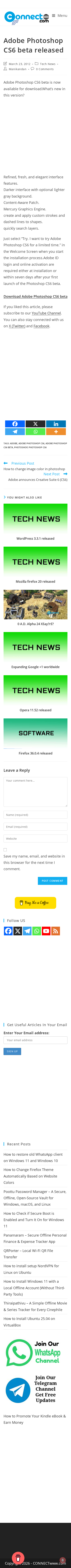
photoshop (21, 447)
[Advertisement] (35, 138)
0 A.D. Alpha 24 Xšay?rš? (36, 624)
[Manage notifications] (63, 1560)
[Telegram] (15, 431)
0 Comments (45, 69)
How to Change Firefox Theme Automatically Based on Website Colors (30, 1176)
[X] (35, 423)
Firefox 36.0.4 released (35, 753)
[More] (56, 431)
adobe (13, 443)
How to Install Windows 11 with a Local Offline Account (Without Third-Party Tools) (34, 1288)
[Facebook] (15, 423)
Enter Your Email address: (26, 1032)
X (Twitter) (17, 326)
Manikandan (18, 69)
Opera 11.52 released (35, 710)
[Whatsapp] (35, 431)
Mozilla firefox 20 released (35, 581)
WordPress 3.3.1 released (35, 538)
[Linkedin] (56, 423)
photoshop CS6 (38, 447)
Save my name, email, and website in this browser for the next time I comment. (34, 862)
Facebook (41, 326)
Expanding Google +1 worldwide (35, 667)
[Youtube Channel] (46, 931)
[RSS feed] (55, 931)
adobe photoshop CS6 (31, 443)
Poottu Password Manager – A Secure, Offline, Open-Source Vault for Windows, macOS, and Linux (35, 1198)
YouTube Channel (46, 313)
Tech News (47, 64)
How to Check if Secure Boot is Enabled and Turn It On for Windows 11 (34, 1220)
